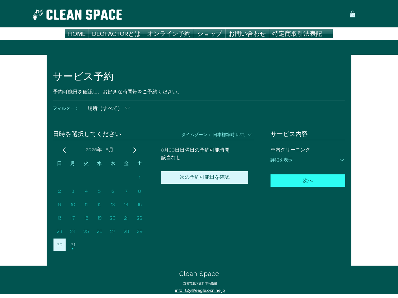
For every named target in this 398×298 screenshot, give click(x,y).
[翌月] (134, 150)
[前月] (64, 150)
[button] (352, 14)
